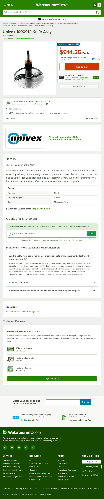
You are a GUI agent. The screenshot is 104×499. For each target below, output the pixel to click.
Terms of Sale (8, 489)
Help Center (92, 461)
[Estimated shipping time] (47, 104)
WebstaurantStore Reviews (40, 477)
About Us (62, 460)
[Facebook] (19, 447)
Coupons (33, 470)
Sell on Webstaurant (66, 477)
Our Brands (62, 464)
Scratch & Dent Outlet (38, 464)
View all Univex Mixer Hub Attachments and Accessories (65, 138)
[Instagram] (5, 447)
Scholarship (62, 473)
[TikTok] (26, 447)
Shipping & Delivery (93, 475)
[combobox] (52, 12)
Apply (96, 77)
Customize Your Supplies (13, 470)
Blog (31, 460)
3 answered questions (25, 39)
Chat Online (90, 471)
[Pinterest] (33, 447)
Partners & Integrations (12, 477)
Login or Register (52, 378)
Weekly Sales (34, 467)
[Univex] (24, 138)
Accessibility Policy (51, 489)
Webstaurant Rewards (12, 464)
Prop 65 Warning (40, 209)
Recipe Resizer (9, 473)
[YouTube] (12, 447)
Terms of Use (63, 240)
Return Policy (63, 480)
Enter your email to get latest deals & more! (26, 402)
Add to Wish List (79, 86)
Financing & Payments (67, 470)
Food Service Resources (39, 473)
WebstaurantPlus (10, 460)
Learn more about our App (80, 420)
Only (61, 48)
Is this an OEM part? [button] (18, 282)
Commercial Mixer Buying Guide (33, 311)
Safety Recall (34, 480)
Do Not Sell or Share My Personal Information (80, 489)
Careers (61, 467)
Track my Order (91, 467)
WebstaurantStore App (12, 467)
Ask (91, 233)
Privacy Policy (77, 240)
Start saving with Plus (30, 420)
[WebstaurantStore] (36, 432)
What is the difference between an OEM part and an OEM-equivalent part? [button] (44, 290)
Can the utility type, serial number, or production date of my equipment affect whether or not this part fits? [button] (50, 257)
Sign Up (85, 402)
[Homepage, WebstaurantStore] (52, 4)
